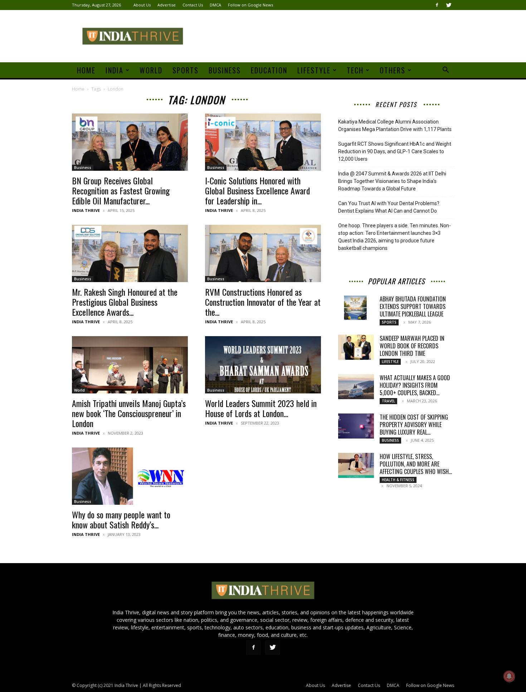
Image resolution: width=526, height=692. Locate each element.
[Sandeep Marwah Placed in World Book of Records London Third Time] (356, 347)
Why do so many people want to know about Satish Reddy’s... (121, 519)
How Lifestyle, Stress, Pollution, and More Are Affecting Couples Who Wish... (416, 464)
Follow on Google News (250, 5)
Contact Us (192, 5)
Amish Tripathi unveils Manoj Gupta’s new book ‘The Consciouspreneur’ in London (129, 413)
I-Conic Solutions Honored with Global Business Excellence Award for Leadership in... (257, 190)
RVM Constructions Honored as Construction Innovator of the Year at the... (263, 301)
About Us (142, 5)
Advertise (166, 5)
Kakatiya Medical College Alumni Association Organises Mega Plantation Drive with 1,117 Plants (395, 125)
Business (225, 70)
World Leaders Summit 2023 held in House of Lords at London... (261, 408)
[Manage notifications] (509, 676)
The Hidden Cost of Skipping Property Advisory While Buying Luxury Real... (414, 424)
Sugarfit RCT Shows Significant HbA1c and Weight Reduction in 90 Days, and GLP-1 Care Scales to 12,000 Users (394, 151)
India (114, 70)
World (151, 70)
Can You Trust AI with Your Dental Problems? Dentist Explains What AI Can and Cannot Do (388, 207)
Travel (388, 400)
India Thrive (86, 210)
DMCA (215, 5)
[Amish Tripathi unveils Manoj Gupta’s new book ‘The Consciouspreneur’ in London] (130, 364)
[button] (445, 70)
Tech (355, 70)
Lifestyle (314, 70)
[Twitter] (448, 5)
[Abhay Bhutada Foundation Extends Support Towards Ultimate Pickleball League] (356, 307)
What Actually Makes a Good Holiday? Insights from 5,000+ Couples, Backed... (415, 385)
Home (86, 70)
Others (392, 70)
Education (269, 70)
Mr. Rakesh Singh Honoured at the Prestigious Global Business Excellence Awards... (124, 301)
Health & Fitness (398, 479)
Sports (185, 70)
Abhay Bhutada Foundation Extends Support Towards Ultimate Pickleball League (413, 306)
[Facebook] (437, 5)
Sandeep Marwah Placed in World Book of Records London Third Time (412, 346)
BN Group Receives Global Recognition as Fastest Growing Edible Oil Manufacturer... (121, 190)
